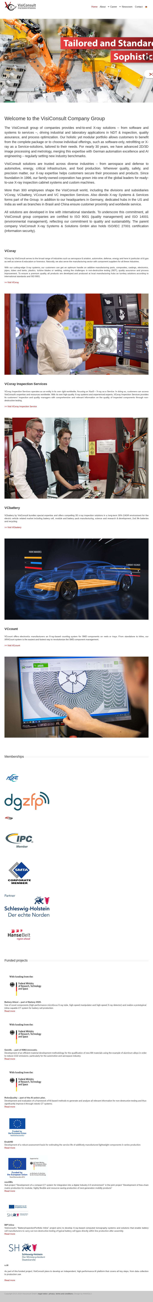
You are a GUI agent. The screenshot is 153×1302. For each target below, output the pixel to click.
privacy (52, 1294)
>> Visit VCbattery (12, 527)
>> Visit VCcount (12, 645)
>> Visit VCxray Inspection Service (20, 406)
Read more (9, 1011)
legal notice (43, 1294)
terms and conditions (64, 1294)
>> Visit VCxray (11, 282)
